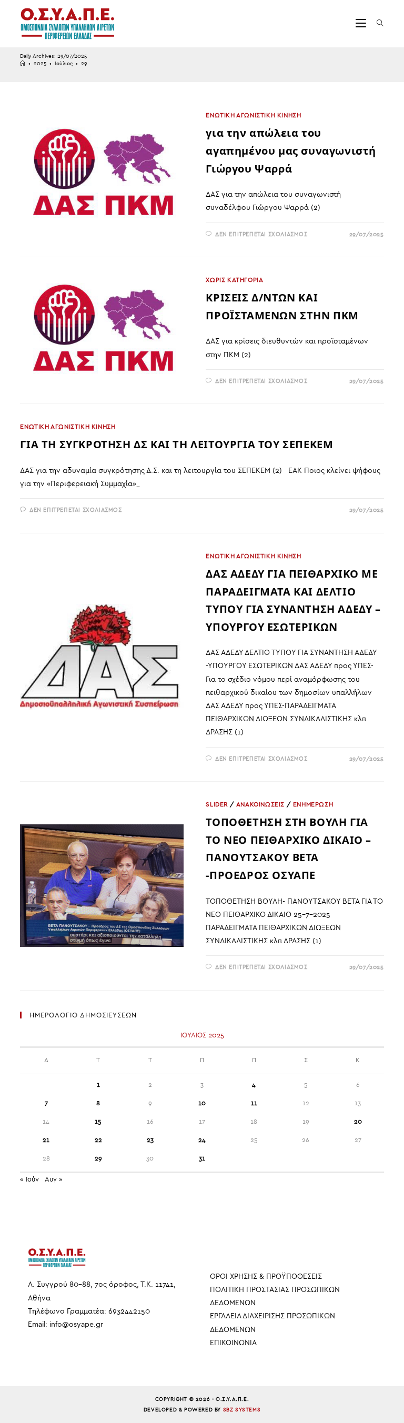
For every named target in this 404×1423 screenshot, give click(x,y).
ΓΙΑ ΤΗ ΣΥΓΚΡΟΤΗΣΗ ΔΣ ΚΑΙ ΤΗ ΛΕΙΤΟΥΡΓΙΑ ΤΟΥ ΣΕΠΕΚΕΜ (176, 444)
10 (202, 1103)
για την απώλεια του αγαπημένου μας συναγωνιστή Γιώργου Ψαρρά (291, 150)
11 (254, 1103)
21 (46, 1140)
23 (150, 1140)
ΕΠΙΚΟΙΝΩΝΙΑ (233, 1342)
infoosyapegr (76, 1324)
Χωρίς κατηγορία (234, 280)
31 (202, 1158)
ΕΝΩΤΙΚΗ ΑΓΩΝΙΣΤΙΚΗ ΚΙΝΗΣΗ (253, 115)
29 (84, 63)
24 (202, 1140)
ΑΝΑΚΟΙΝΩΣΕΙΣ (260, 804)
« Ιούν (29, 1179)
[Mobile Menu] (362, 23)
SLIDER (217, 804)
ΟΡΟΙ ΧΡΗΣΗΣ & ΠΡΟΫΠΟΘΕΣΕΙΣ (266, 1276)
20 (358, 1121)
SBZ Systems (242, 1410)
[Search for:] (376, 23)
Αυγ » (54, 1179)
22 (98, 1140)
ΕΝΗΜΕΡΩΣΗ (313, 804)
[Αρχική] (22, 63)
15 (98, 1121)
